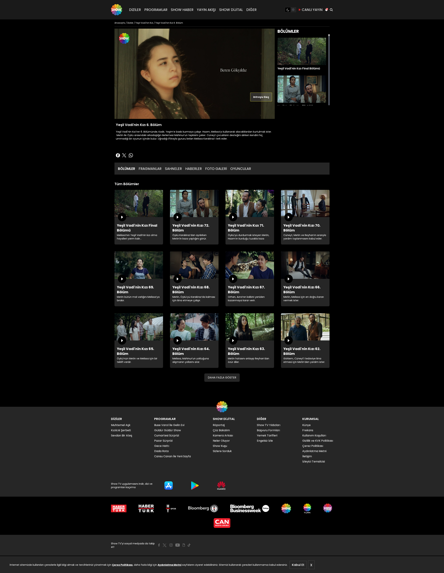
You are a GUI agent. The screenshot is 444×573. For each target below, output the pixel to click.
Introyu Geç (261, 97)
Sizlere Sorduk (222, 451)
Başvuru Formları (268, 430)
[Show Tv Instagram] (171, 545)
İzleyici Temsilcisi (313, 462)
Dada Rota (161, 451)
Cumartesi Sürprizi (166, 435)
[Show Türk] (307, 508)
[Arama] (331, 9)
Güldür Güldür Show (167, 430)
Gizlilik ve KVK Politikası (317, 441)
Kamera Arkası (223, 435)
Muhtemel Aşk (120, 425)
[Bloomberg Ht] (203, 508)
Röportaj (219, 425)
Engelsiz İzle (265, 441)
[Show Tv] (116, 9)
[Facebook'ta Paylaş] (118, 155)
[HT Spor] (171, 508)
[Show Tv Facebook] (159, 545)
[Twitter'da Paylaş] (124, 155)
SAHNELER (173, 168)
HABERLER (193, 168)
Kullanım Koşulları (314, 435)
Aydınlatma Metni (169, 565)
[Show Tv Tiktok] (189, 545)
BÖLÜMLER (126, 168)
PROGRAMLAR (155, 9)
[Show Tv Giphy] (184, 545)
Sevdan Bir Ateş (121, 435)
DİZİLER (135, 9)
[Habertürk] (118, 508)
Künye (306, 425)
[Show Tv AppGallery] (221, 485)
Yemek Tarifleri (267, 435)
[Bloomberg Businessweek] (249, 508)
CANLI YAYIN (312, 9)
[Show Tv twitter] (165, 545)
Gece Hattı (161, 446)
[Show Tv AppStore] (168, 485)
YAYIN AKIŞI (206, 9)
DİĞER (251, 9)
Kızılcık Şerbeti (121, 430)
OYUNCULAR (240, 168)
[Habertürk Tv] (146, 508)
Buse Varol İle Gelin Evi (169, 425)
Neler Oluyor (221, 441)
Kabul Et (298, 565)
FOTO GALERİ (216, 168)
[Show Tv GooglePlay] (195, 485)
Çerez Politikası (122, 565)
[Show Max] (328, 508)
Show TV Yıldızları (268, 425)
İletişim (307, 456)
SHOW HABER (182, 9)
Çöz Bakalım (221, 430)
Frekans (307, 430)
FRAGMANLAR (150, 168)
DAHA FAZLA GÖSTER (222, 378)
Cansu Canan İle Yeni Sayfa (172, 456)
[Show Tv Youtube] (177, 545)
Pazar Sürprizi (163, 441)
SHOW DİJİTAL (231, 9)
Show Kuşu (220, 446)
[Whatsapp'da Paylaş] (130, 155)
